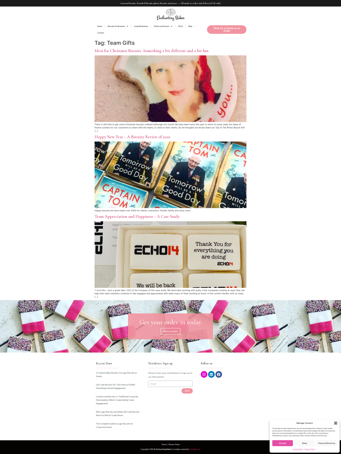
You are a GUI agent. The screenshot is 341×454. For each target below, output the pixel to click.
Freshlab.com (195, 449)
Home (99, 26)
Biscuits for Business (116, 26)
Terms (164, 444)
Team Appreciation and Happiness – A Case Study (137, 216)
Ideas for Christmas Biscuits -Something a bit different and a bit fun (151, 50)
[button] (335, 423)
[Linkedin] (211, 374)
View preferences (326, 443)
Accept (282, 443)
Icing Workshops (141, 26)
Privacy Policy (310, 449)
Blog (190, 26)
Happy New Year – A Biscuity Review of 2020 (132, 136)
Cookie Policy (298, 449)
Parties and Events (161, 26)
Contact (100, 33)
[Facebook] (218, 374)
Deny (304, 443)
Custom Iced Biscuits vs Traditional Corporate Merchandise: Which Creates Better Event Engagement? (117, 399)
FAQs (180, 26)
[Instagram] (204, 374)
